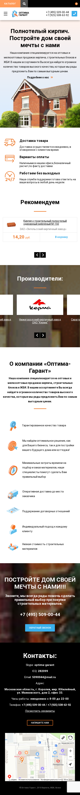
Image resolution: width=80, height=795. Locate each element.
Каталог (10, 3)
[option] (40, 229)
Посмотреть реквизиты (40, 711)
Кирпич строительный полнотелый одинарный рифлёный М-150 (45, 222)
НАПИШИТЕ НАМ (40, 722)
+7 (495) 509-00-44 (57, 12)
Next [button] (43, 255)
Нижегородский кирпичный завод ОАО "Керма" (40, 321)
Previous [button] (37, 255)
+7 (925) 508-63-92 (57, 15)
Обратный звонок (74, 13)
